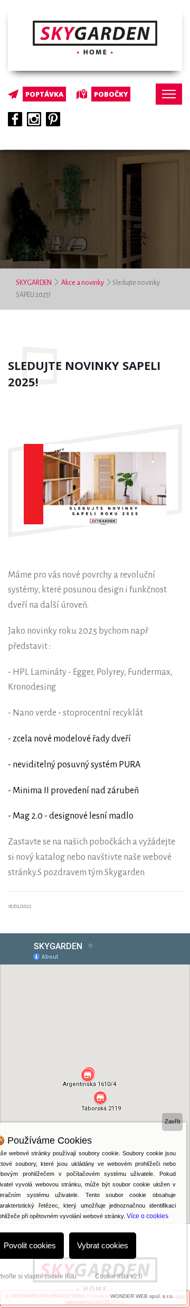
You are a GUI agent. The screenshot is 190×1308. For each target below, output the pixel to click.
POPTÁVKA (44, 94)
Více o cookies (147, 1216)
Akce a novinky (82, 282)
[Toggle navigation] (169, 94)
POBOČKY (111, 94)
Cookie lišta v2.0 (118, 1276)
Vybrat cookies (102, 1245)
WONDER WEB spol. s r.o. (142, 1296)
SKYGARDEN (34, 282)
